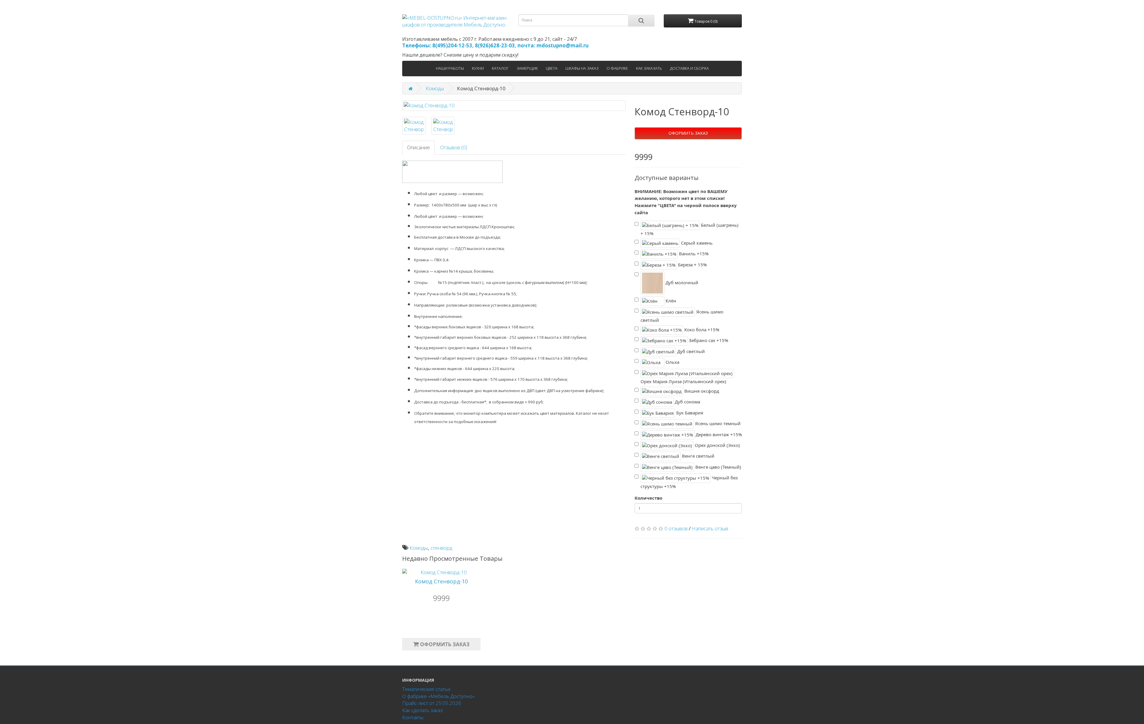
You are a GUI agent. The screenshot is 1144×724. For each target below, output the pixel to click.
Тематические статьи (426, 689)
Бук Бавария (689, 412)
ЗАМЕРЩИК (527, 68)
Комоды (435, 88)
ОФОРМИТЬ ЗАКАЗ (688, 133)
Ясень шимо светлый (682, 315)
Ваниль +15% (693, 254)
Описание (418, 147)
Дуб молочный (681, 282)
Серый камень (696, 243)
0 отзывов (676, 528)
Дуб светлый (690, 351)
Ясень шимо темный (717, 423)
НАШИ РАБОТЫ (450, 68)
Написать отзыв (710, 528)
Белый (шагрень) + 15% (690, 229)
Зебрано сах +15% (708, 340)
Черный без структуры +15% (689, 482)
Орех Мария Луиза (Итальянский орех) (683, 381)
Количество (648, 498)
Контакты (412, 717)
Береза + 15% (692, 265)
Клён (670, 301)
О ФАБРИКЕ (617, 68)
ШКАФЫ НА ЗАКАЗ (582, 68)
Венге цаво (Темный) (717, 467)
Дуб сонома (687, 402)
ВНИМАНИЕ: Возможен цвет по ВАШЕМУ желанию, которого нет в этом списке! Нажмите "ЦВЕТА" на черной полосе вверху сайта (686, 201)
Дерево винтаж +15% (718, 434)
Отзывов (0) (453, 147)
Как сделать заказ (422, 710)
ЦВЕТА (551, 68)
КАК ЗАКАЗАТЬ (649, 68)
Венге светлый (697, 456)
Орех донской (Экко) (717, 445)
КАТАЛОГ (500, 68)
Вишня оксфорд (701, 391)
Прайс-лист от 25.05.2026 (431, 703)
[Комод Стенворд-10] (514, 105)
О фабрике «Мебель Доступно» (438, 696)
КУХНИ (478, 68)
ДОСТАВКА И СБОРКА (689, 68)
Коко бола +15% (701, 330)
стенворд (441, 547)
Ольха (671, 362)
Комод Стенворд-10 (441, 581)
